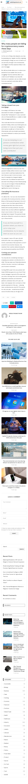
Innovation (14, 726)
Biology (14, 687)
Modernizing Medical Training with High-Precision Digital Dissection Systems (19, 635)
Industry (14, 722)
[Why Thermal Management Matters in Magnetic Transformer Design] (7, 669)
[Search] (26, 2)
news (8, 297)
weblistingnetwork (7, 51)
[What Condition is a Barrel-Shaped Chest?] (7, 659)
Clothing (14, 698)
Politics (14, 750)
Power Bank (14, 753)
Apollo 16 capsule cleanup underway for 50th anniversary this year (14, 437)
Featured (14, 705)
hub (3, 297)
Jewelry (14, 729)
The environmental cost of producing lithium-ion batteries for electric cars (14, 461)
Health (14, 715)
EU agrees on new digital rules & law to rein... (14, 412)
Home (2, 7)
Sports (14, 767)
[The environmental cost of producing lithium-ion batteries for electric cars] (14, 450)
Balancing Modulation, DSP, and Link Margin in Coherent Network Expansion (19, 622)
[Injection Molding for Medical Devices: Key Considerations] (14, 350)
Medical (14, 743)
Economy (14, 701)
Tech (14, 771)
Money (14, 746)
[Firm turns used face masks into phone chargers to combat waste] (14, 475)
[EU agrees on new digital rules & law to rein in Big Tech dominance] (14, 400)
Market (14, 739)
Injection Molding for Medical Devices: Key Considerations (14, 362)
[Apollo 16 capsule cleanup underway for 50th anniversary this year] (14, 425)
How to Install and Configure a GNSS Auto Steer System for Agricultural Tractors (13, 574)
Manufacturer (14, 736)
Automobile (14, 684)
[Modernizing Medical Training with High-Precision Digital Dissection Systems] (7, 634)
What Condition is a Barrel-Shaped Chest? (19, 658)
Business (14, 691)
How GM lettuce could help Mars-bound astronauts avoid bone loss (14, 387)
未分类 (14, 774)
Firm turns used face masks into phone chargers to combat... (14, 486)
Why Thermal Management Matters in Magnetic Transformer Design (19, 669)
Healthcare (14, 719)
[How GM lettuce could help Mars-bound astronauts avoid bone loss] (14, 375)
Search (5, 546)
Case (14, 694)
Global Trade (14, 712)
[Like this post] (12, 302)
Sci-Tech (9, 7)
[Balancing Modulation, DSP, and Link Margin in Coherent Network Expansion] (7, 621)
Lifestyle (14, 732)
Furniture (14, 708)
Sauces (14, 760)
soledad (13, 297)
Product (14, 757)
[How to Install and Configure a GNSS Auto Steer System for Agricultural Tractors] (7, 647)
